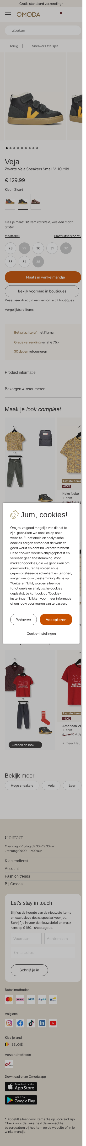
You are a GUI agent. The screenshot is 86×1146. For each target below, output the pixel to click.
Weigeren (23, 619)
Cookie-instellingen (41, 633)
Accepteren (56, 619)
